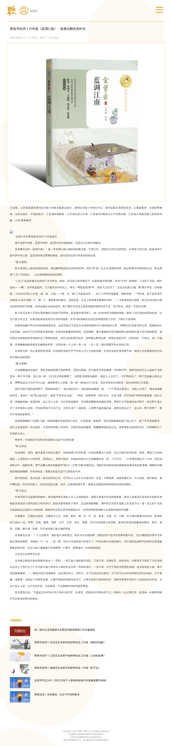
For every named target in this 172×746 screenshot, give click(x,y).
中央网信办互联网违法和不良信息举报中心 (86, 734)
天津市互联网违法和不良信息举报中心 (86, 737)
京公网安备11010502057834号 (96, 740)
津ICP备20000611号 (72, 740)
